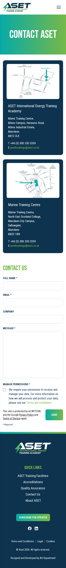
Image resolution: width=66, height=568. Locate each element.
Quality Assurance (33, 488)
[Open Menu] (58, 7)
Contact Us (33, 494)
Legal (40, 541)
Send (54, 414)
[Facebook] (30, 528)
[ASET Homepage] (17, 7)
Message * (9, 328)
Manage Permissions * (16, 384)
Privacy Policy (26, 414)
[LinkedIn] (36, 528)
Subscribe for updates (33, 517)
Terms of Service (12, 418)
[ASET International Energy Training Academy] (33, 81)
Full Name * (10, 278)
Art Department (48, 558)
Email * (7, 294)
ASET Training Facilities (33, 476)
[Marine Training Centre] (33, 180)
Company (8, 311)
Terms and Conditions (38, 402)
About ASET (33, 500)
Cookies (50, 541)
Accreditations (33, 482)
